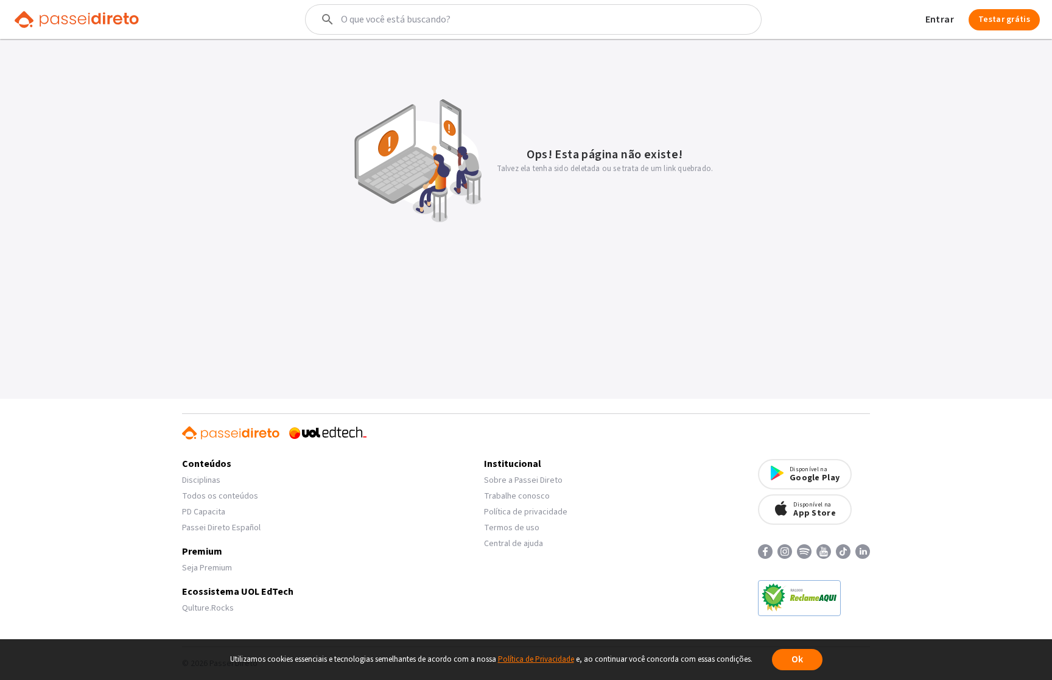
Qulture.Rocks (208, 608)
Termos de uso (511, 528)
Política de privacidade (525, 512)
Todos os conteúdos (220, 496)
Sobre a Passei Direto (523, 480)
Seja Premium (207, 568)
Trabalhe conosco (517, 496)
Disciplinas (201, 480)
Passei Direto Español (221, 528)
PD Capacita (203, 512)
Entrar (939, 19)
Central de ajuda (513, 543)
